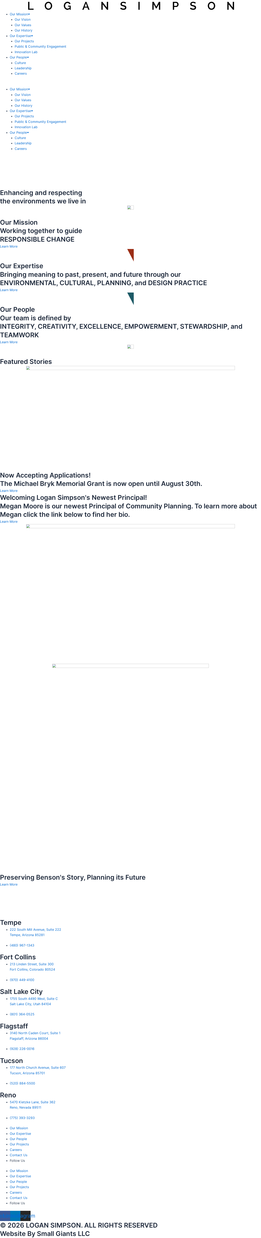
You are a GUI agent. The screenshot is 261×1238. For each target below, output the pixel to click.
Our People (18, 57)
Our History (23, 30)
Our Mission (19, 14)
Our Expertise (20, 36)
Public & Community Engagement (40, 46)
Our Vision (23, 19)
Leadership (23, 68)
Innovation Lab (26, 52)
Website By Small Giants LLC (45, 1234)
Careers (21, 73)
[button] (130, 83)
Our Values (23, 25)
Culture (20, 63)
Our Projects (24, 41)
